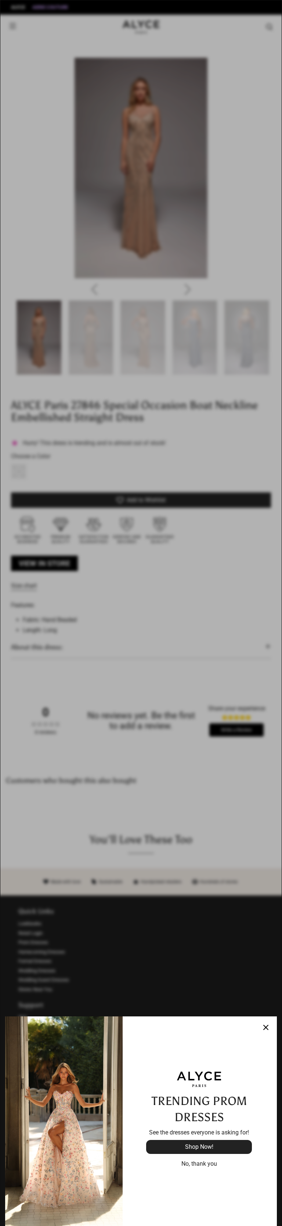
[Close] (266, 1027)
